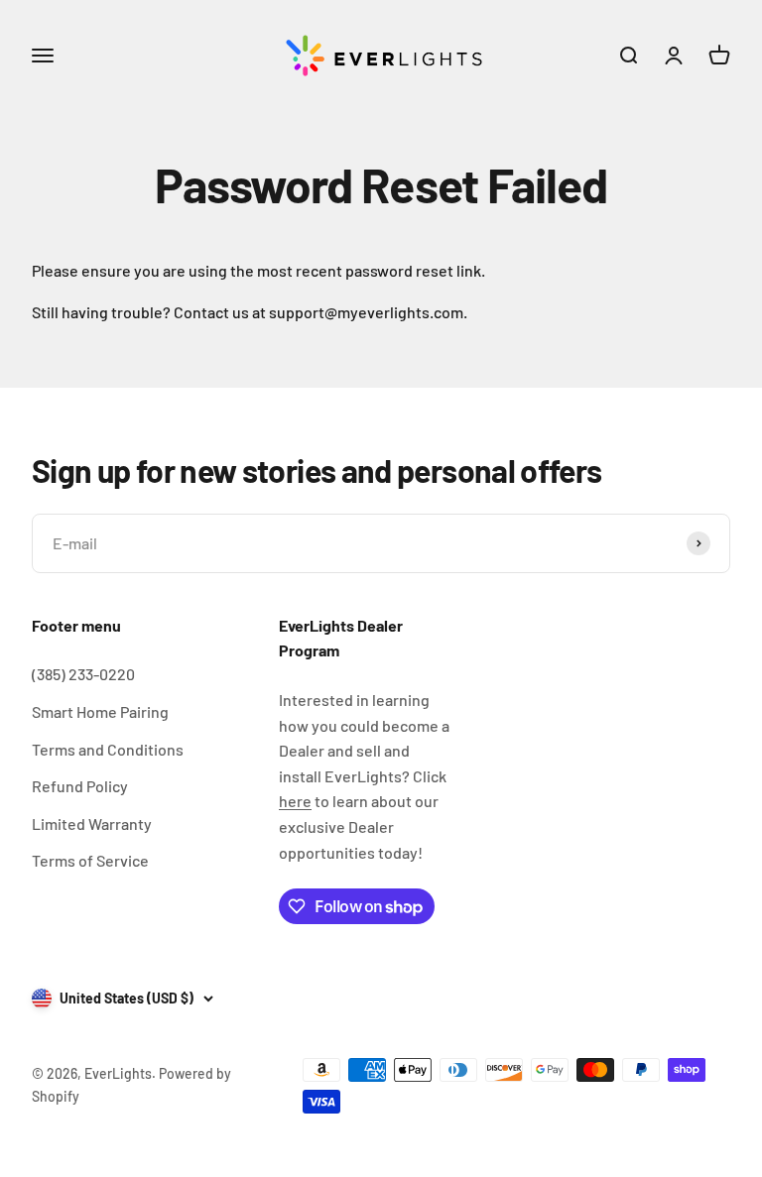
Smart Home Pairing (100, 711)
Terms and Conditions (108, 749)
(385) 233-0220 (83, 673)
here (295, 800)
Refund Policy (80, 785)
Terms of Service (90, 860)
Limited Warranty (92, 823)
